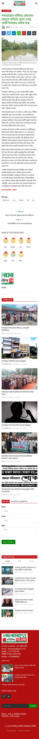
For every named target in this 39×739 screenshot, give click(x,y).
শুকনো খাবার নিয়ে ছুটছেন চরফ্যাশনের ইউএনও (19, 215)
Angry (5, 261)
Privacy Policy (11, 730)
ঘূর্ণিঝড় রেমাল (6, 200)
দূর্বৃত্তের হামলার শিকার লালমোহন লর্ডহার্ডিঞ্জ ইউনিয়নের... (24, 601)
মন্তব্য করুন (6, 501)
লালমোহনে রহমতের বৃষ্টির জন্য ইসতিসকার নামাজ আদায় (17, 393)
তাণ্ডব (14, 200)
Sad (13, 261)
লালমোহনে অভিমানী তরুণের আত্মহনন (14, 361)
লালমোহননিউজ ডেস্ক (6, 364)
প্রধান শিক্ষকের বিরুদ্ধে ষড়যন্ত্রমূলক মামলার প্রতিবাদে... (24, 590)
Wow (20, 261)
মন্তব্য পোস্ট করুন (8, 542)
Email (4, 516)
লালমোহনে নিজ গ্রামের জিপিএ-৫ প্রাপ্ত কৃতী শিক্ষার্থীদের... (15, 329)
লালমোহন (21, 200)
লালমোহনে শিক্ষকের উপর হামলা (24, 610)
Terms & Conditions (24, 730)
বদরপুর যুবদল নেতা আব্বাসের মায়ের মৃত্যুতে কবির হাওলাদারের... (18, 490)
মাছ (33, 200)
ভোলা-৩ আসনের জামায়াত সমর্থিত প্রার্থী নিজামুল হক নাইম (25, 666)
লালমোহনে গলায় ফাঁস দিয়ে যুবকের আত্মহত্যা (16, 425)
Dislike (13, 247)
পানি (28, 200)
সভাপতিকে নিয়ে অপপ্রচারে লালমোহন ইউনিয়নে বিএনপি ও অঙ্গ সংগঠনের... (17, 457)
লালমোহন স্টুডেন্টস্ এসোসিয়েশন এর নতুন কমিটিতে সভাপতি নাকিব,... (25, 568)
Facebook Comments (19, 501)
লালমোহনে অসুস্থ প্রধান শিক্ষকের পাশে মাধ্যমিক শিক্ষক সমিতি (25, 676)
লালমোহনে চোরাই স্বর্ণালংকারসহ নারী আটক (13, 685)
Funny (28, 247)
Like (5, 247)
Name (4, 507)
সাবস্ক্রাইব (33, 706)
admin (8, 27)
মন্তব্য (3, 525)
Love (20, 247)
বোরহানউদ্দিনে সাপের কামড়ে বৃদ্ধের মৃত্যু (19, 223)
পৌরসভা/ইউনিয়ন (6, 11)
